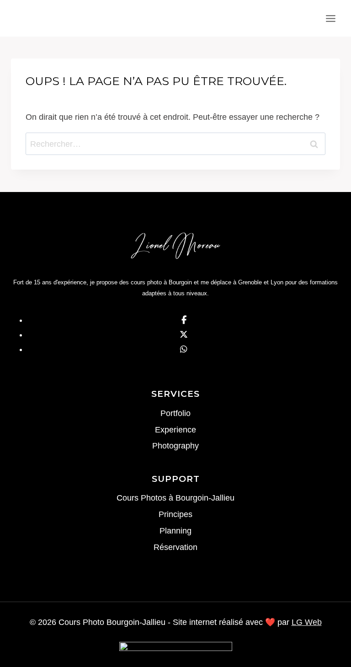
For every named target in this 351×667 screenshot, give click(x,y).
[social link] (183, 320)
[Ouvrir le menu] (330, 18)
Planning (175, 530)
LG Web (307, 622)
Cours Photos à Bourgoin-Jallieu (175, 497)
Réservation (175, 547)
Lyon (278, 282)
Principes (175, 514)
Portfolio (175, 413)
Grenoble (250, 282)
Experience (175, 429)
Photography (175, 445)
